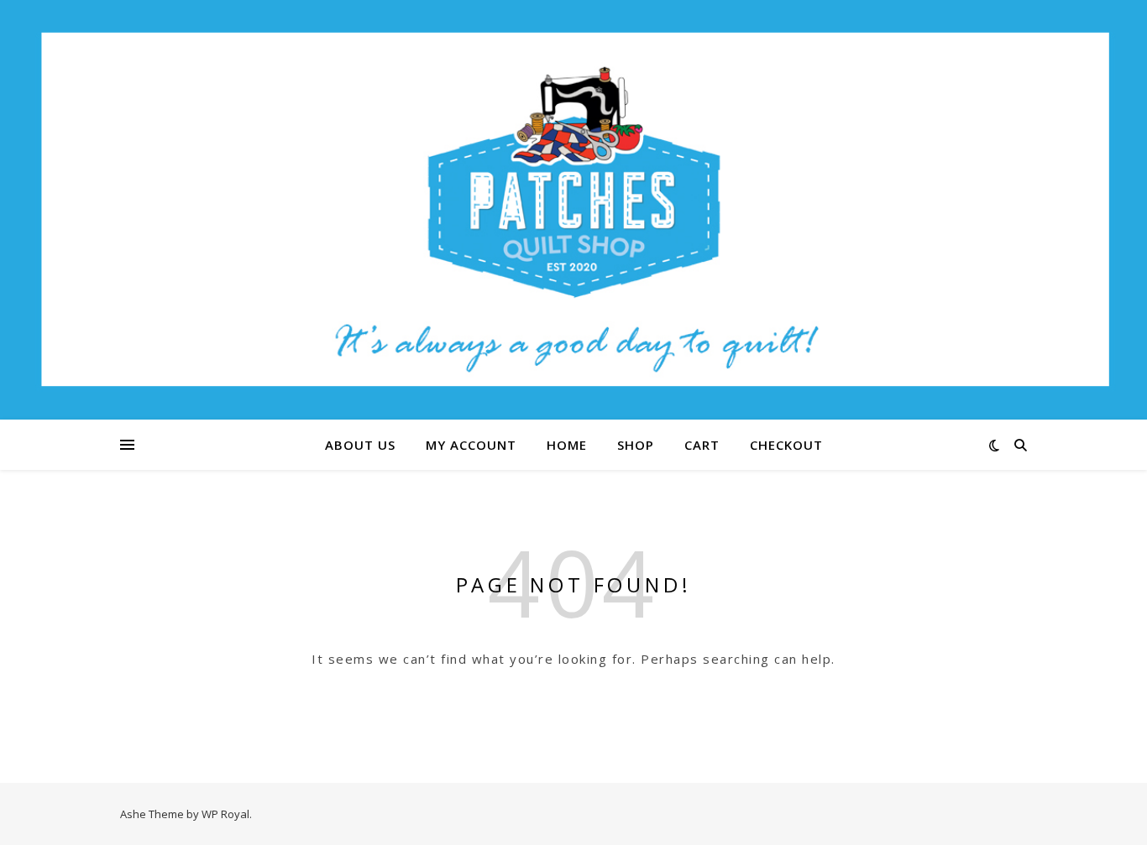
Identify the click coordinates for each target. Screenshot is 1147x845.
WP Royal (225, 814)
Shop (635, 444)
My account (471, 444)
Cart (702, 444)
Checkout (786, 444)
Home (567, 444)
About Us (360, 444)
